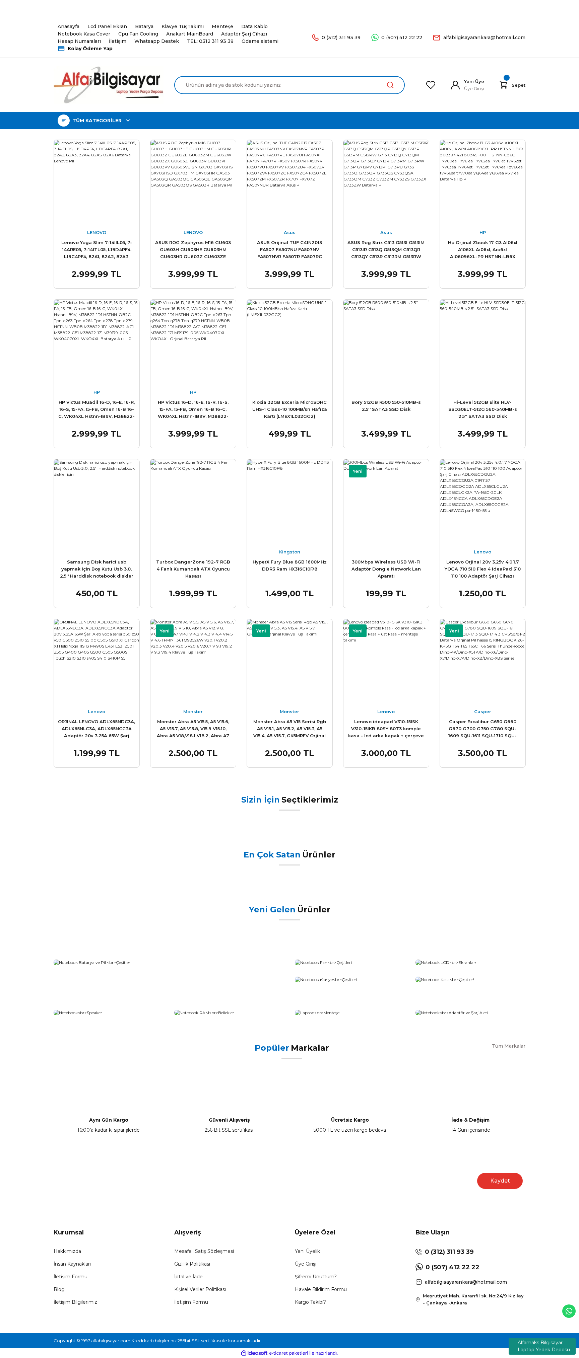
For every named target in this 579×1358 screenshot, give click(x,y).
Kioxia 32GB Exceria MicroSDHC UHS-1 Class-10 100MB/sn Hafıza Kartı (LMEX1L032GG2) (289, 409)
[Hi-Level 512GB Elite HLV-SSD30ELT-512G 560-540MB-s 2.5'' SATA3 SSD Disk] (482, 342)
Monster (193, 711)
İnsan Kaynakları (72, 1264)
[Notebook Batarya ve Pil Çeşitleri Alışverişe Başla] (169, 962)
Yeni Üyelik (307, 1251)
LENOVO (96, 232)
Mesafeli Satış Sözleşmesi (204, 1251)
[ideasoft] (254, 1353)
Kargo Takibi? (310, 1302)
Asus (290, 232)
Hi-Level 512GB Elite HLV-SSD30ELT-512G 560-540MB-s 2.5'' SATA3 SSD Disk (482, 409)
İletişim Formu (70, 1277)
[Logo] (109, 85)
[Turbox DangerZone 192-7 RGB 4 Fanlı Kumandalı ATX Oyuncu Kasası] (193, 501)
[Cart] (503, 85)
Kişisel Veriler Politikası (200, 1289)
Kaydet (500, 1181)
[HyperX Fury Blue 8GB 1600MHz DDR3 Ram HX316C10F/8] (289, 501)
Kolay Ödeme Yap (90, 49)
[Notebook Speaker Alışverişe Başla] (109, 1012)
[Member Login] (455, 85)
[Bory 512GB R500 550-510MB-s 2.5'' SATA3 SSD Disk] (386, 342)
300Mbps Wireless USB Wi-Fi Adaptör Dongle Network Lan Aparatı (386, 569)
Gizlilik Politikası (192, 1264)
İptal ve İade (188, 1277)
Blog (59, 1289)
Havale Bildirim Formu (321, 1289)
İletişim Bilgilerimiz (75, 1302)
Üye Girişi (305, 1264)
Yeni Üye (474, 81)
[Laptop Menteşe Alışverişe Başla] (350, 1012)
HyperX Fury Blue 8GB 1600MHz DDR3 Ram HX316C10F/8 (290, 565)
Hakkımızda (67, 1251)
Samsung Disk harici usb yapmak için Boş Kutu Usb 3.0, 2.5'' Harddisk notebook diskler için (96, 570)
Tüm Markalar (508, 1046)
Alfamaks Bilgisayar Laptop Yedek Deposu (544, 1346)
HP (482, 232)
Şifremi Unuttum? (316, 1277)
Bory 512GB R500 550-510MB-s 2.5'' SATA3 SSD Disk (386, 405)
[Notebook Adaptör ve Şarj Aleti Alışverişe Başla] (470, 1012)
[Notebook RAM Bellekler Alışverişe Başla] (229, 1012)
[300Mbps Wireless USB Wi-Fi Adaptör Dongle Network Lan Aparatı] (386, 501)
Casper (482, 711)
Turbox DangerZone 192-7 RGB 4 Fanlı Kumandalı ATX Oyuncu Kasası (193, 569)
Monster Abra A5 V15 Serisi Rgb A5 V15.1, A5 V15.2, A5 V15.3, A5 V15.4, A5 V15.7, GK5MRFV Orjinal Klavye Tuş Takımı (289, 730)
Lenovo (482, 551)
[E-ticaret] (288, 1353)
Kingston (289, 551)
